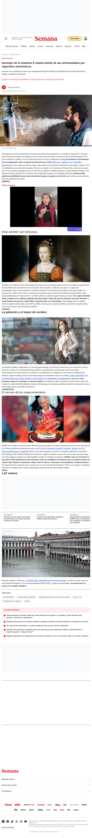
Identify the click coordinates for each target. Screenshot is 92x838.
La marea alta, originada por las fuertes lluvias (45, 580)
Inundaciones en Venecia (12, 601)
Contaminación (8, 597)
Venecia (27, 601)
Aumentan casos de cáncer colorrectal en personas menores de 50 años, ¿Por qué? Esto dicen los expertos (17, 519)
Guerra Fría (77, 597)
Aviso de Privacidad (10, 827)
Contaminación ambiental (26, 597)
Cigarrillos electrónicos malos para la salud (54, 597)
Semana (5, 54)
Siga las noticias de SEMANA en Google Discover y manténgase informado (34, 79)
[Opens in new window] (7, 821)
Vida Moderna (15, 54)
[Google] (3, 821)
